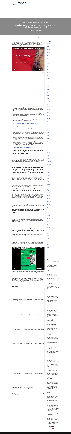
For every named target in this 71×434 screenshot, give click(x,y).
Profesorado (49, 201)
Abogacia (48, 43)
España (48, 121)
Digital (48, 104)
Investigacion (49, 164)
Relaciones (48, 213)
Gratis (48, 144)
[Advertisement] (35, 12)
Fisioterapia (48, 135)
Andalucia (48, 52)
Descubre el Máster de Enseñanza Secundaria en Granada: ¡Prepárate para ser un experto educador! (53, 281)
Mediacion (48, 175)
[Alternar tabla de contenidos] (43, 73)
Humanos (48, 152)
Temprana (48, 236)
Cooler (48, 84)
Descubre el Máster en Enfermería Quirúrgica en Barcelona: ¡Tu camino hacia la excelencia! (52, 387)
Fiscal (48, 132)
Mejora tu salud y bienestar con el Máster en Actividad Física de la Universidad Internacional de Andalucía (53, 262)
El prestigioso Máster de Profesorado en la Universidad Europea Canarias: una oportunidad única (53, 391)
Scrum (48, 224)
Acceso (48, 44)
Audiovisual (48, 61)
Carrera (48, 69)
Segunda (48, 227)
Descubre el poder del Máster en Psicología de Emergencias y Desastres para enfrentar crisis (53, 361)
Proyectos (48, 204)
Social (48, 235)
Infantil (48, 155)
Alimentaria (48, 49)
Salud (48, 221)
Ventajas (15, 74)
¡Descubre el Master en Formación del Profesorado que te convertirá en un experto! (52, 304)
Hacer (48, 147)
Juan (47, 166)
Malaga (48, 172)
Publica (48, 207)
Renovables (48, 215)
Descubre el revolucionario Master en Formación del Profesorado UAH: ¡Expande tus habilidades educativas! (52, 311)
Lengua (48, 169)
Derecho (40, 30)
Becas (48, 64)
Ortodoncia (48, 190)
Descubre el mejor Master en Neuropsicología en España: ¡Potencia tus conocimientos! (52, 357)
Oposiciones (49, 189)
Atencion (48, 60)
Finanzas (48, 130)
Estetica (48, 123)
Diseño (48, 107)
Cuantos (48, 89)
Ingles (48, 158)
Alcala (48, 46)
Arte (47, 55)
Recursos (48, 212)
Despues (48, 101)
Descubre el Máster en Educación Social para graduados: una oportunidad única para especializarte (53, 377)
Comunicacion (49, 81)
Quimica (48, 210)
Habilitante (48, 146)
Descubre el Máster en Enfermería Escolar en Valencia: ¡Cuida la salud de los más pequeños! (52, 297)
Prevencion (48, 198)
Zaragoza (48, 256)
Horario (48, 150)
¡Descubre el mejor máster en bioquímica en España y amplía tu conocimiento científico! (53, 344)
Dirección (48, 106)
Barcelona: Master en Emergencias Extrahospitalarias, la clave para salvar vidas (52, 315)
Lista (47, 170)
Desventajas (15, 75)
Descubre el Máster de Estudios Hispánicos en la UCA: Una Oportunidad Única (53, 287)
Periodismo (48, 195)
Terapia (48, 238)
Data (47, 92)
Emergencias (49, 115)
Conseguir (48, 83)
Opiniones (48, 187)
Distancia (48, 109)
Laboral (48, 167)
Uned (48, 247)
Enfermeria (48, 118)
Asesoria (48, 58)
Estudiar (48, 124)
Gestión (48, 141)
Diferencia (48, 103)
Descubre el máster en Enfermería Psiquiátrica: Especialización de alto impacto (52, 365)
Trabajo (48, 241)
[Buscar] (58, 38)
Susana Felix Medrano (35, 30)
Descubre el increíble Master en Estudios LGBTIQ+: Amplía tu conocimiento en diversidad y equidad (53, 409)
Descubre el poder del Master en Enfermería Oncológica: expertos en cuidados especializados (52, 319)
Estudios (48, 126)
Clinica (48, 75)
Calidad (48, 66)
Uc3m (48, 244)
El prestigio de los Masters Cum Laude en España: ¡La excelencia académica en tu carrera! (52, 383)
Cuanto (48, 87)
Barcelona (48, 63)
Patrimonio (48, 193)
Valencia (48, 255)
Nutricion (48, 184)
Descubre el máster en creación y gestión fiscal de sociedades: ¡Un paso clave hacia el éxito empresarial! (52, 307)
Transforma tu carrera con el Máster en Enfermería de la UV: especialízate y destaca (52, 269)
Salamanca (48, 218)
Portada (24, 22)
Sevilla (48, 232)
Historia (48, 149)
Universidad (48, 250)
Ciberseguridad (49, 72)
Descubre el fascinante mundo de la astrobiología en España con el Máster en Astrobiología (52, 338)
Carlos (48, 67)
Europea (48, 127)
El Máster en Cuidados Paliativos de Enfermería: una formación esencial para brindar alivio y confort (53, 413)
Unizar (48, 252)
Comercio (48, 78)
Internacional (49, 161)
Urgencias (48, 253)
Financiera (48, 129)
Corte (48, 86)
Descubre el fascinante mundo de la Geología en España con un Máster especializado (52, 402)
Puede (48, 209)
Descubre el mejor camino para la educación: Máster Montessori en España (52, 293)
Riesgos (48, 216)
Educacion (48, 112)
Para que (48, 192)
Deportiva (48, 95)
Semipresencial (49, 230)
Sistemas (48, 233)
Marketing (48, 173)
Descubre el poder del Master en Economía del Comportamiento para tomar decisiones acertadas (52, 348)
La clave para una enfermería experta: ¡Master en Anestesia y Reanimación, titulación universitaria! (52, 328)
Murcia (48, 181)
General (48, 138)
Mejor (48, 178)
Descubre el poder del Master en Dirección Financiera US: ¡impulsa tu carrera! (52, 419)
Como (48, 80)
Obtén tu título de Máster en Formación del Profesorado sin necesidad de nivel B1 (52, 332)
